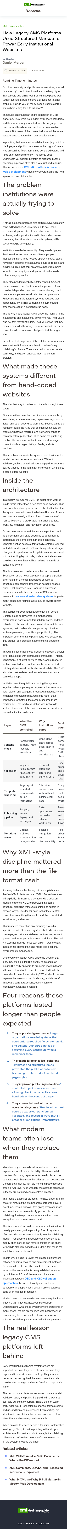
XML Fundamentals (13, 26)
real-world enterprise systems (34, 596)
